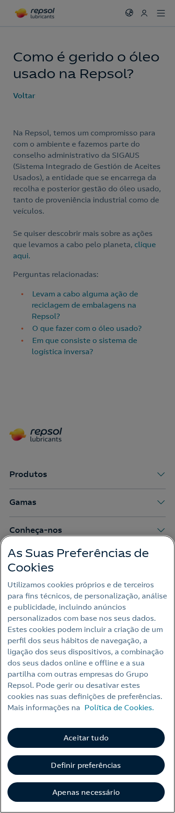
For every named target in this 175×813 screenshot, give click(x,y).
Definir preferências (86, 765)
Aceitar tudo (86, 737)
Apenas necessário (86, 792)
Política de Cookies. (119, 707)
